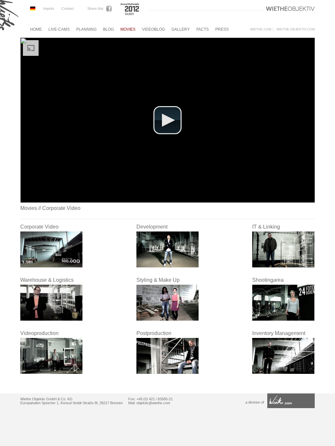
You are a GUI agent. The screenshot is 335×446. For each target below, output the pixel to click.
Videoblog (153, 29)
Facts (202, 29)
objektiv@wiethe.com (153, 403)
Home (36, 29)
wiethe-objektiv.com (295, 29)
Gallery (180, 29)
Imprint (48, 8)
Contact (68, 8)
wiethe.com (260, 29)
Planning (86, 29)
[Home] (9, 30)
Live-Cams (59, 29)
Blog (108, 29)
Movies (127, 29)
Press (222, 29)
